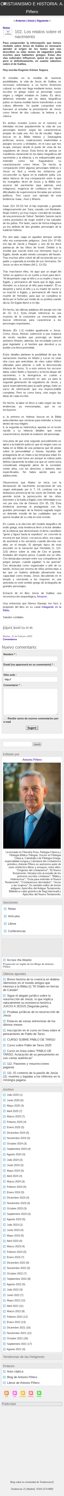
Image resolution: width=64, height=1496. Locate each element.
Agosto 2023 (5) (16, 1219)
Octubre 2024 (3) (17, 1143)
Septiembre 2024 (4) (19, 1148)
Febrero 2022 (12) (17, 1316)
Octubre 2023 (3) (17, 1208)
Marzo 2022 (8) (16, 1311)
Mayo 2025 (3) (15, 1105)
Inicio (31, 20)
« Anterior (20, 20)
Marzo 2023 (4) (16, 1246)
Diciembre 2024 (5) (18, 1132)
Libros (12, 923)
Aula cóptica (15, 1371)
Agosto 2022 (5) (16, 1284)
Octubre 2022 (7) (17, 1273)
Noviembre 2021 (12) (19, 1333)
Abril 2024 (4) (14, 1175)
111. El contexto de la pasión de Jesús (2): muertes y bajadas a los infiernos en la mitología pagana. (31, 1076)
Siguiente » (44, 20)
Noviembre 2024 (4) (18, 1138)
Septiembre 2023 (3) (19, 1213)
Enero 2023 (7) (15, 1257)
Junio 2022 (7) (15, 1295)
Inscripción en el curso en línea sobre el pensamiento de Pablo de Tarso (31, 1032)
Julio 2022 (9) (15, 1289)
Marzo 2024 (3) (16, 1181)
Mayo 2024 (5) (15, 1170)
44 (8, 31)
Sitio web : (10, 674)
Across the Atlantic (19, 960)
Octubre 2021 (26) (17, 1338)
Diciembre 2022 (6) (18, 1262)
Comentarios (10, 639)
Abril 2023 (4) (14, 1240)
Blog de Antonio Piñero (22, 1377)
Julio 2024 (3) (15, 1159)
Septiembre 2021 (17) (19, 1343)
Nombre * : (10, 654)
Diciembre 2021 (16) (19, 1327)
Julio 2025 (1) (15, 1094)
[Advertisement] (30, 1441)
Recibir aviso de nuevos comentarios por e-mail (30, 720)
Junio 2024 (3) (15, 1165)
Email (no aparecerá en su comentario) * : (29, 664)
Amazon (42, 596)
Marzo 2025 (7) (16, 1116)
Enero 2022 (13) (16, 1322)
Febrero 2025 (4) (16, 1121)
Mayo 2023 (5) (15, 1235)
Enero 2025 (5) (15, 1127)
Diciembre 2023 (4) (18, 1197)
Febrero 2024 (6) (16, 1186)
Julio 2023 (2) (15, 1224)
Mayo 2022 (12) (16, 1300)
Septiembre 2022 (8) (19, 1278)
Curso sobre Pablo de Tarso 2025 (29, 1045)
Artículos (14, 916)
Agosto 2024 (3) (16, 1154)
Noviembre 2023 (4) (18, 1203)
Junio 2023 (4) (15, 1230)
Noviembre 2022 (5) (18, 1267)
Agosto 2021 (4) (16, 1349)
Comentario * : (12, 685)
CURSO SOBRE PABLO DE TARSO (31, 1039)
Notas (12, 908)
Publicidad (9, 1404)
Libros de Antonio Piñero (23, 1382)
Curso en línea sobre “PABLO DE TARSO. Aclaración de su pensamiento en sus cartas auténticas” (31, 1054)
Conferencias (17, 931)
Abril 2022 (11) (15, 1305)
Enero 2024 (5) (15, 1192)
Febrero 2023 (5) (16, 1251)
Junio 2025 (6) (15, 1100)
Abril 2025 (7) (14, 1111)
